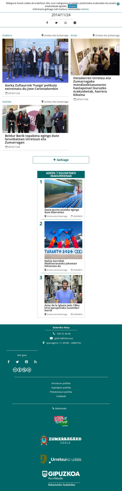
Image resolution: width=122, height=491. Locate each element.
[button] (118, 4)
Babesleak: (61, 408)
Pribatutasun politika (61, 391)
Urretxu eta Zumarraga (56, 35)
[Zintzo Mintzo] (61, 421)
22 (81, 270)
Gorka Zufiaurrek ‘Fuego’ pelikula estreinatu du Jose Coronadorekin (31, 87)
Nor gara (22, 355)
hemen (85, 9)
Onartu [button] (72, 6)
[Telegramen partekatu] (75, 23)
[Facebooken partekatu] (47, 23)
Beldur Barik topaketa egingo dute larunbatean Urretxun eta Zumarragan (32, 139)
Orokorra (7, 35)
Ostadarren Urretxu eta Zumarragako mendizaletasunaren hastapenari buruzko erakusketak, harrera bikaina (92, 86)
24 (18, 93)
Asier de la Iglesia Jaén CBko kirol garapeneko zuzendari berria (62, 308)
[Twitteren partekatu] (56, 23)
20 (81, 216)
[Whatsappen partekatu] (66, 23)
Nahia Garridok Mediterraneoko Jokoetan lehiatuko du (60, 263)
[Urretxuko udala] (61, 459)
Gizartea (6, 101)
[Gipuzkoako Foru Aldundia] (61, 478)
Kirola (74, 35)
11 (15, 93)
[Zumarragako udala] (61, 440)
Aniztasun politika (61, 383)
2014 (10, 93)
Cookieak (61, 396)
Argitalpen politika (61, 387)
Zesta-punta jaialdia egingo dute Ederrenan (61, 211)
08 (79, 216)
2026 (75, 216)
